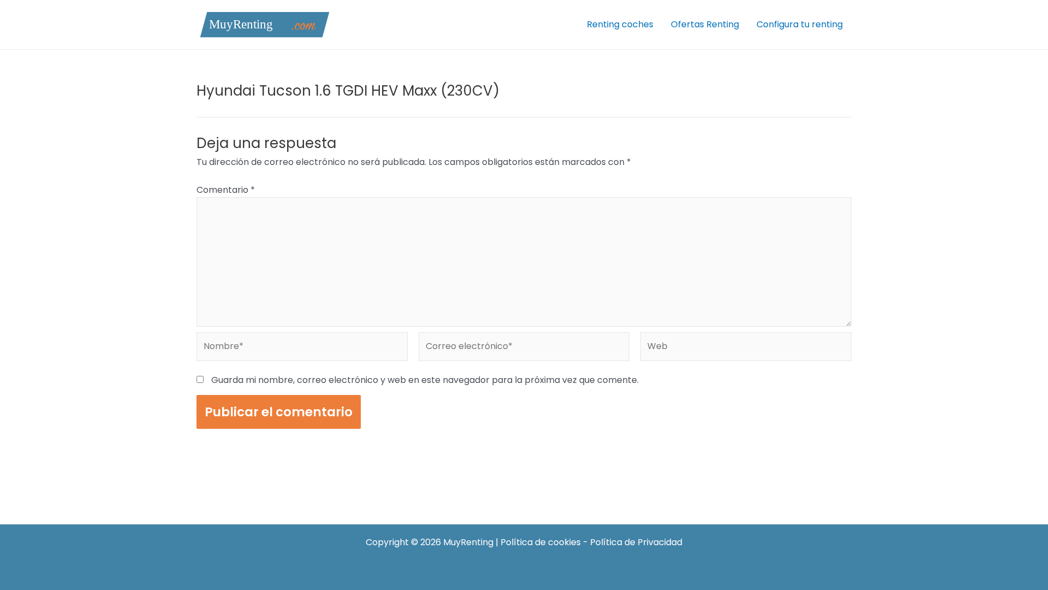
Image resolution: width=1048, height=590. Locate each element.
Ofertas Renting (705, 24)
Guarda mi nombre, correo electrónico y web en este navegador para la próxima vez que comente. (425, 380)
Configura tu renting (800, 24)
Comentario (225, 190)
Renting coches (620, 24)
